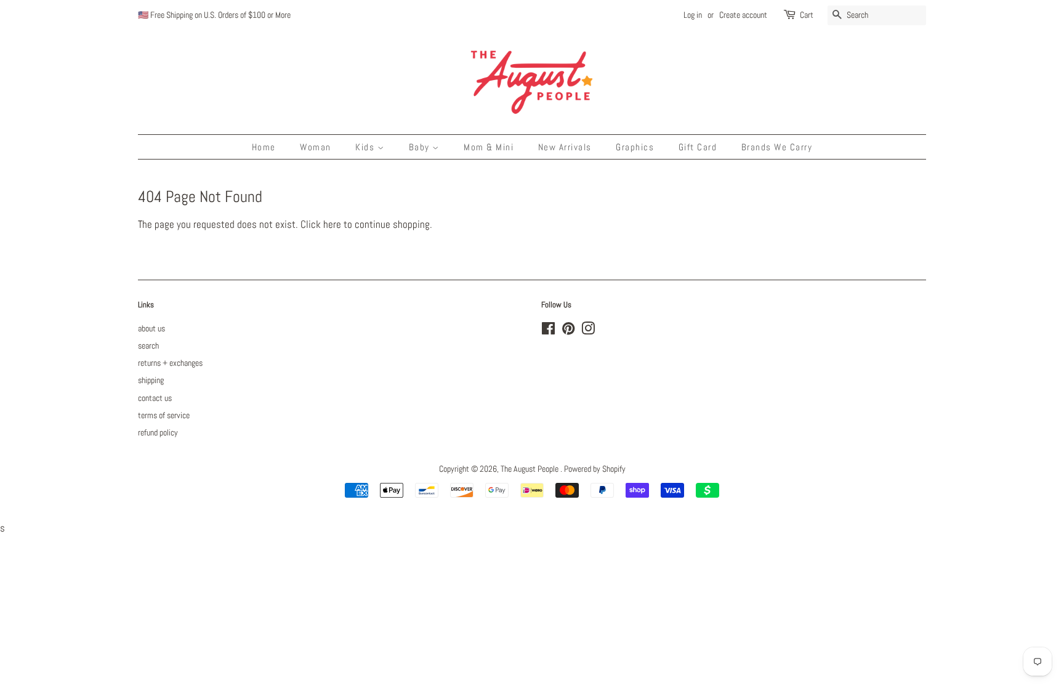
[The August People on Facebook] (548, 330)
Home (264, 147)
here (332, 224)
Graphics (635, 147)
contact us (155, 397)
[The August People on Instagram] (588, 330)
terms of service (164, 415)
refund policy (158, 432)
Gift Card (698, 147)
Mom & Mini (489, 147)
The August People (530, 468)
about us (151, 328)
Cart (806, 14)
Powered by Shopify (595, 468)
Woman (315, 147)
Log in (692, 14)
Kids (366, 147)
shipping (151, 380)
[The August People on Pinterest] (568, 330)
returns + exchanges (170, 362)
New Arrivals (565, 147)
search (148, 345)
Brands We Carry (777, 147)
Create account (743, 14)
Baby (421, 147)
